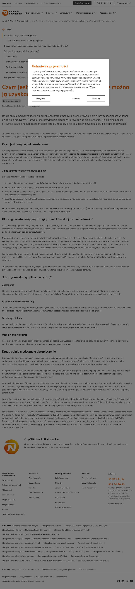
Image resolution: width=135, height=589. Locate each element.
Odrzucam (76, 98)
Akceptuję (96, 98)
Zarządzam (40, 98)
